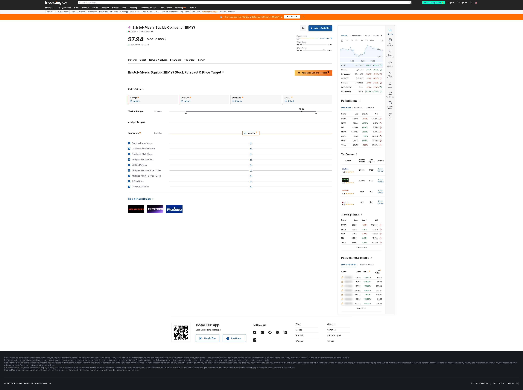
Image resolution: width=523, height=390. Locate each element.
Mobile (299, 330)
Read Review (381, 170)
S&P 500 (344, 78)
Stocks (50, 12)
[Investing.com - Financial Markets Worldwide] (56, 3)
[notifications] (471, 2)
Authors (330, 341)
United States (92, 12)
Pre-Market (103, 12)
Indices (344, 35)
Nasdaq (344, 83)
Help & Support (334, 335)
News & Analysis (158, 60)
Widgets (299, 341)
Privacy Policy (498, 383)
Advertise (331, 330)
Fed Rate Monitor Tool (170, 12)
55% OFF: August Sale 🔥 (434, 3)
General (132, 60)
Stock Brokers (147, 12)
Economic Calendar (148, 8)
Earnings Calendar (78, 12)
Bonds (367, 35)
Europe (156, 12)
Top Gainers (184, 12)
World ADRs (134, 12)
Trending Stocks (350, 214)
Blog (298, 324)
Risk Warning (513, 383)
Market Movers (349, 101)
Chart (143, 60)
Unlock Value (324, 39)
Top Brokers (347, 154)
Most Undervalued (348, 264)
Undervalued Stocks (227, 12)
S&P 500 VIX (346, 87)
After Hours (114, 12)
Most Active (196, 12)
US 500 (344, 70)
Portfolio (299, 335)
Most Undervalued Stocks (355, 257)
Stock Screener (166, 8)
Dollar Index (346, 92)
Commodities (355, 35)
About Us (331, 324)
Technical (189, 60)
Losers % (370, 107)
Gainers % (358, 107)
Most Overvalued (367, 264)
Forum (201, 60)
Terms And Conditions (479, 383)
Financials (175, 60)
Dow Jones (345, 74)
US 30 (343, 65)
